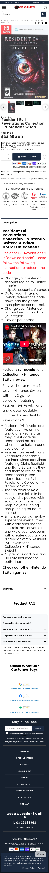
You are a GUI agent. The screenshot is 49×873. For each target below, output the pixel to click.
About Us (24, 751)
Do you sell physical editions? (17, 635)
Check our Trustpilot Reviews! (24, 712)
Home (4, 20)
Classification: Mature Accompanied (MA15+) (22, 21)
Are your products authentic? (17, 629)
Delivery (24, 764)
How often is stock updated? (17, 641)
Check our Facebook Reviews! (24, 700)
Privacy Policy (24, 735)
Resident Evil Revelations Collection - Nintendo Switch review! (23, 374)
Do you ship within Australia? (17, 623)
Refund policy (24, 784)
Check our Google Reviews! (24, 688)
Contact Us (24, 797)
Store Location (24, 758)
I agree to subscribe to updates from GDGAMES (26, 734)
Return (24, 777)
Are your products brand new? (18, 617)
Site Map (24, 804)
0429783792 (26, 823)
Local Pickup (24, 771)
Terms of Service (24, 791)
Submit (38, 728)
